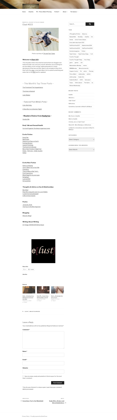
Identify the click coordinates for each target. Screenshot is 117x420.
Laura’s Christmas (28, 145)
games (76, 62)
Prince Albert (72, 74)
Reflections (72, 103)
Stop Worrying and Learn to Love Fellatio (35, 192)
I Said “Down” (72, 100)
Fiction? (56, 11)
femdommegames (74, 51)
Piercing (91, 71)
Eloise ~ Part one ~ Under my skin (32, 151)
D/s (92, 36)
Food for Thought (74, 57)
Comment (26, 329)
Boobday (80, 36)
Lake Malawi (26, 95)
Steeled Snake (39, 22)
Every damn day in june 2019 (76, 42)
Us (92, 82)
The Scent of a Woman (29, 147)
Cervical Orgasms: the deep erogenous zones (36, 128)
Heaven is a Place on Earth (31, 141)
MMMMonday (73, 68)
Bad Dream (26, 139)
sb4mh (88, 74)
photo (85, 71)
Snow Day (25, 137)
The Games (73, 11)
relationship (81, 74)
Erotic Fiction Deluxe (80, 39)
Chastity (30, 11)
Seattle (71, 94)
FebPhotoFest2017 (74, 45)
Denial (71, 39)
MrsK (70, 119)
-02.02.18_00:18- (27, 205)
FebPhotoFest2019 (74, 48)
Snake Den (81, 77)
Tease (71, 82)
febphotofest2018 (87, 45)
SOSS (81, 79)
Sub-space (87, 79)
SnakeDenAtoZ (73, 79)
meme (85, 65)
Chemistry (26, 169)
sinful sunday (72, 77)
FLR (91, 54)
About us (84, 34)
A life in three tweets (29, 195)
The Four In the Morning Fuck (32, 206)
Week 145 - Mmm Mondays (76, 125)
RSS (34, 72)
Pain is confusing (28, 165)
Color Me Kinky (27, 105)
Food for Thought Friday (75, 59)
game (71, 62)
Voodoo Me (26, 119)
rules (32, 70)
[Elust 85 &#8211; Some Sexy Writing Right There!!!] (43, 289)
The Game (87, 82)
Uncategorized (34, 311)
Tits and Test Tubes (49, 53)
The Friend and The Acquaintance (33, 87)
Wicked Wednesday (74, 85)
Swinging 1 (26, 177)
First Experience (28, 173)
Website (25, 368)
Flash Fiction (72, 54)
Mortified (25, 190)
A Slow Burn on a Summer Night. (32, 109)
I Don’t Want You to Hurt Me (31, 167)
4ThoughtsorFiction (74, 34)
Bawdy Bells (72, 36)
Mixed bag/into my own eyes (31, 175)
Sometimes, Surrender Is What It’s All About (80, 106)
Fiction (83, 51)
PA (81, 71)
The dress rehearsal (29, 91)
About (64, 11)
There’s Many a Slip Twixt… (31, 171)
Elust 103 (34, 59)
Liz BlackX (71, 128)
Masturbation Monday (75, 65)
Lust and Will (26, 179)
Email (25, 359)
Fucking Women (27, 143)
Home (24, 11)
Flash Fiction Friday (83, 54)
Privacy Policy (25, 416)
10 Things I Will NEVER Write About (33, 225)
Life (81, 62)
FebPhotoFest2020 (87, 48)
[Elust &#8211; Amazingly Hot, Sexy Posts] (57, 289)
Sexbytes (46, 116)
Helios (24, 153)
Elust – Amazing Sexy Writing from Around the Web (28, 297)
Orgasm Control (73, 71)
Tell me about (78, 82)
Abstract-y (71, 97)
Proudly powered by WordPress (39, 416)
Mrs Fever (71, 116)
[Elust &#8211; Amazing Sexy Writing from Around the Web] (29, 289)
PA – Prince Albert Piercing (44, 11)
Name (25, 351)
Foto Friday (87, 59)
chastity (87, 36)
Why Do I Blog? (27, 215)
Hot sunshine (27, 181)
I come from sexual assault (30, 194)
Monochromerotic (84, 68)
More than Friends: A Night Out (32, 149)
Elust (27, 311)
